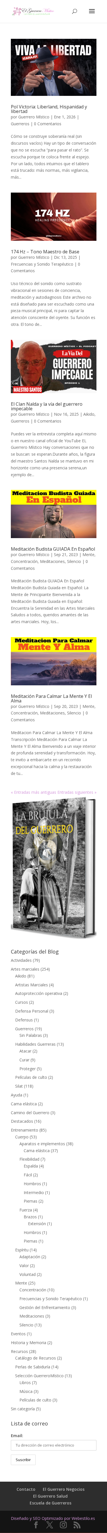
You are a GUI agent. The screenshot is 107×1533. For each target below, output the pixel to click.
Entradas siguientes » (76, 792)
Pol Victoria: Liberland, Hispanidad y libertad (49, 109)
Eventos (18, 1333)
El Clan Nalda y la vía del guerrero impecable (46, 406)
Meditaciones (52, 561)
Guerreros (20, 123)
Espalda (31, 1166)
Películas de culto (31, 1077)
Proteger (27, 1068)
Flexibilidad (29, 1159)
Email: (17, 1435)
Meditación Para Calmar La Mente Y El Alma (51, 698)
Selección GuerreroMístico (39, 1375)
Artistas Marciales (31, 984)
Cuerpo (22, 1137)
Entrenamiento (24, 1130)
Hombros (32, 1183)
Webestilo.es (83, 1518)
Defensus (24, 1020)
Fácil (28, 1174)
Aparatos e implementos (42, 1143)
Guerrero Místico (33, 117)
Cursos (21, 1002)
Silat (19, 1086)
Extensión (37, 1223)
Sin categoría (23, 1408)
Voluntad (27, 1274)
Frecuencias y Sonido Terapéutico (42, 264)
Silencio (74, 561)
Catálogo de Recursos (35, 1358)
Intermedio (34, 1192)
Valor (24, 1265)
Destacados (22, 1121)
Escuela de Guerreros (50, 1503)
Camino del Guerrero (30, 1112)
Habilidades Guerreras (35, 1044)
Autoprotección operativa (38, 993)
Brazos (30, 1216)
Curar (24, 1060)
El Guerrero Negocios (63, 1489)
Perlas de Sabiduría (32, 1367)
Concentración (24, 561)
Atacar (25, 1051)
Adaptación (29, 1256)
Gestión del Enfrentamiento (44, 1307)
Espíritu (22, 1250)
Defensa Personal (31, 1011)
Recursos (19, 1351)
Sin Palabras (30, 1035)
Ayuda (16, 1095)
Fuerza (25, 1210)
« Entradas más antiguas (33, 792)
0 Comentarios (47, 123)
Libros (25, 1382)
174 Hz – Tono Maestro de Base (45, 252)
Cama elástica (24, 1103)
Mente (88, 554)
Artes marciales (25, 969)
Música (26, 1391)
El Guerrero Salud (50, 1496)
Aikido (88, 414)
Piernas (30, 1201)
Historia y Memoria (28, 1342)
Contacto (26, 1489)
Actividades (21, 960)
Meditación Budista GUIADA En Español (53, 549)
